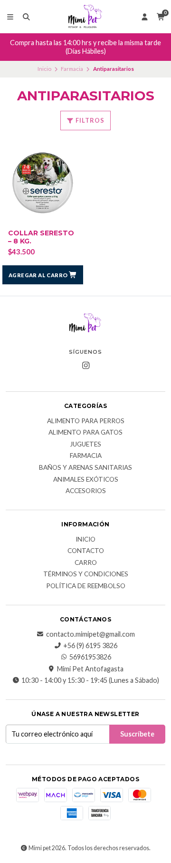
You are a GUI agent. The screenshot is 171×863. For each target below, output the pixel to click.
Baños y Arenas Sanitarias (85, 468)
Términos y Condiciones (85, 574)
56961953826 (90, 657)
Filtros (89, 120)
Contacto (85, 551)
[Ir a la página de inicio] (85, 17)
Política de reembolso (85, 586)
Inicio (44, 69)
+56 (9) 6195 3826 (90, 645)
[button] (42, 274)
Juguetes (85, 444)
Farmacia (72, 69)
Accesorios (86, 491)
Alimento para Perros (85, 421)
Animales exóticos (85, 479)
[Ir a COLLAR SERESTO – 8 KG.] (42, 183)
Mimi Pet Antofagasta (90, 669)
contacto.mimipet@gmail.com (90, 634)
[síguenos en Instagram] (85, 365)
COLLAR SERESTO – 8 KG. (41, 237)
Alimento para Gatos (85, 432)
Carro (86, 563)
